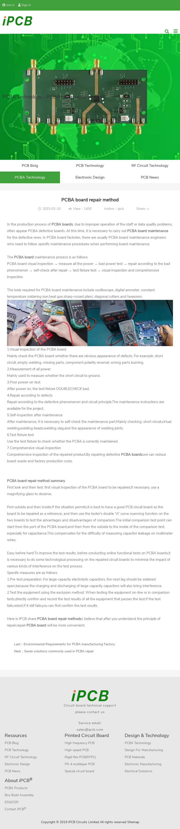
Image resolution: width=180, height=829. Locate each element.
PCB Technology (90, 165)
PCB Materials (135, 757)
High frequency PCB (79, 743)
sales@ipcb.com (90, 729)
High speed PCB (77, 750)
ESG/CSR (12, 802)
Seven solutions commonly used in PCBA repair (59, 651)
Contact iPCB (15, 808)
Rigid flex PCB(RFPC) (80, 757)
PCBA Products (16, 788)
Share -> (142, 208)
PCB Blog (12, 743)
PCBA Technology (30, 177)
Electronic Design (90, 177)
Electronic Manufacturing (143, 764)
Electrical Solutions (138, 771)
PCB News (150, 177)
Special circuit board (79, 771)
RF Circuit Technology (149, 165)
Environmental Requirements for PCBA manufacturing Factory (69, 644)
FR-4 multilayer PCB (79, 764)
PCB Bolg (30, 165)
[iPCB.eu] (17, 20)
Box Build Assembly (19, 795)
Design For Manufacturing (144, 750)
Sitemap (133, 822)
